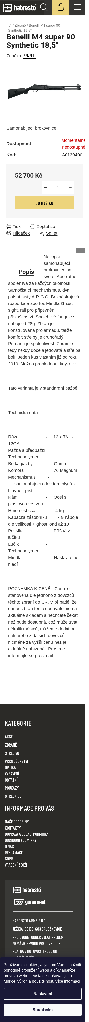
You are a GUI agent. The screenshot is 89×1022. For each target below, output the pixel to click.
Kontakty (13, 828)
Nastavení (42, 994)
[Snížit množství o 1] (45, 187)
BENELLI (29, 55)
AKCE (9, 736)
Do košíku (44, 203)
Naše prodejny (17, 821)
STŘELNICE (13, 796)
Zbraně (11, 745)
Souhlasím (43, 1010)
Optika (10, 767)
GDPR (9, 858)
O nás (9, 846)
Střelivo (12, 753)
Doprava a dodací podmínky (27, 834)
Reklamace (14, 852)
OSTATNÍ (11, 780)
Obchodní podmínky (21, 840)
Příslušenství (16, 761)
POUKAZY (12, 788)
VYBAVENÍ (12, 773)
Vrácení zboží (16, 865)
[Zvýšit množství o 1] (70, 187)
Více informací (67, 981)
